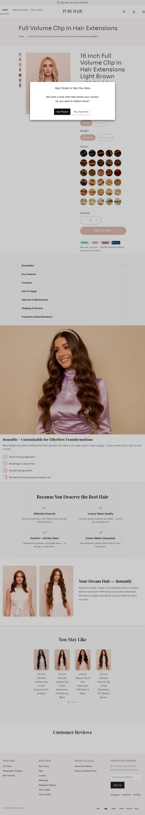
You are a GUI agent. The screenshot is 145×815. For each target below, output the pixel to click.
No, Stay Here (81, 111)
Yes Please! (62, 111)
